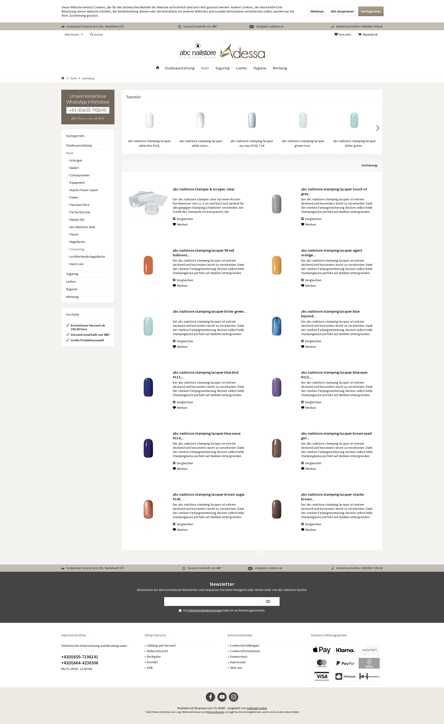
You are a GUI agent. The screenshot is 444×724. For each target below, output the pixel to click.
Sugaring (72, 274)
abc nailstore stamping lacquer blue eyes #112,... (334, 374)
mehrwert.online (257, 708)
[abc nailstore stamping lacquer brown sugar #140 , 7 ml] (148, 509)
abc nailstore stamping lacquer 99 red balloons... (203, 252)
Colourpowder (79, 175)
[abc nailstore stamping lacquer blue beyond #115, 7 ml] (276, 326)
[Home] (158, 68)
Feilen (73, 197)
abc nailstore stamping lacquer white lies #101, (149, 143)
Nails (70, 153)
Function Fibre (79, 205)
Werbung (72, 297)
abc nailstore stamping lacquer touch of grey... (334, 191)
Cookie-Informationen (245, 651)
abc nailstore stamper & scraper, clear (204, 189)
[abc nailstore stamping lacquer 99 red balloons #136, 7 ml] (148, 265)
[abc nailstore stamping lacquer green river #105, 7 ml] (303, 120)
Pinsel (73, 234)
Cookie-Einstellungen (244, 645)
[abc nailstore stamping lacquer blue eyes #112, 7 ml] (276, 387)
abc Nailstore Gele (82, 227)
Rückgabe (154, 656)
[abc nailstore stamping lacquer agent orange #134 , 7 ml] (276, 265)
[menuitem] (369, 34)
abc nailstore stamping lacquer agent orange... (331, 252)
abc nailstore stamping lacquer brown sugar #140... (209, 496)
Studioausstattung (79, 145)
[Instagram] (233, 697)
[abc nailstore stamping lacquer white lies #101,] (149, 120)
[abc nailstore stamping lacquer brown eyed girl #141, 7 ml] (276, 448)
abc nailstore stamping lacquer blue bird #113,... (205, 374)
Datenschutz (238, 656)
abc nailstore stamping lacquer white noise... (200, 143)
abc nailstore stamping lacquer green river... (303, 143)
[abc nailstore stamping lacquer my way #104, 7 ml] (252, 120)
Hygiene (71, 289)
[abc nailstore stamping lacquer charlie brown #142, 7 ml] (276, 509)
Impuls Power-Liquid (83, 190)
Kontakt (152, 662)
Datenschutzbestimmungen (205, 610)
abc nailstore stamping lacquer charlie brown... (332, 496)
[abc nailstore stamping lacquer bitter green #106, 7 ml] (354, 120)
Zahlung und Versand (161, 645)
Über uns (236, 668)
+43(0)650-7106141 (79, 657)
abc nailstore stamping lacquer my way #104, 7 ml (252, 143)
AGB (150, 668)
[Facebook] (210, 697)
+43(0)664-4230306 (79, 663)
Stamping (76, 249)
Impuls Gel (76, 219)
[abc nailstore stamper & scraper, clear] (148, 204)
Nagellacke (77, 242)
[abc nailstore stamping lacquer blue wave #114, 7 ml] (148, 448)
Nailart (74, 168)
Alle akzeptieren (342, 11)
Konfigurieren (371, 11)
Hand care (76, 264)
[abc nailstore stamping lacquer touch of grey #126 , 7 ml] (276, 204)
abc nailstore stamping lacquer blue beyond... (330, 313)
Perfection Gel (79, 212)
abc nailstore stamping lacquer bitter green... (354, 143)
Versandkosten (215, 712)
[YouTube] (222, 697)
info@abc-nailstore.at (270, 26)
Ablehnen (317, 11)
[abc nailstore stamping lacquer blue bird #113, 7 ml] (148, 387)
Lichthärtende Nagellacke (87, 256)
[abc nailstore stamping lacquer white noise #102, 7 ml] (201, 120)
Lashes (71, 281)
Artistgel (75, 160)
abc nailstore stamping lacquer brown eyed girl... (336, 435)
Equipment (77, 182)
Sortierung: (369, 165)
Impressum (238, 662)
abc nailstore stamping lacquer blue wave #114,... (206, 435)
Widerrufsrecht (157, 651)
